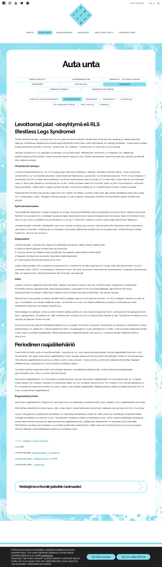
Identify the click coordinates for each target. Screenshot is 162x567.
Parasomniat (109, 99)
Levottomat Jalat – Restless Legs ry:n (33, 458)
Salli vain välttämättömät (133, 557)
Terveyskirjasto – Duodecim (46, 452)
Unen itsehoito (37, 79)
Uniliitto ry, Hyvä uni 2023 (35, 440)
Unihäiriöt (124, 84)
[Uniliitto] (81, 15)
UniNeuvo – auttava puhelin (124, 79)
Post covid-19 (87, 104)
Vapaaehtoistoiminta (103, 89)
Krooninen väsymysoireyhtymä (44, 99)
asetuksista (47, 555)
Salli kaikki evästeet (101, 557)
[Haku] (158, 3)
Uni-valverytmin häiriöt (64, 104)
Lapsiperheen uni (81, 79)
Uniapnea (104, 104)
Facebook (39, 464)
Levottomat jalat (72, 99)
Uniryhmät (37, 84)
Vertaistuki (81, 84)
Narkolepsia (91, 99)
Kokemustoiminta (59, 89)
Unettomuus (126, 99)
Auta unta (81, 64)
